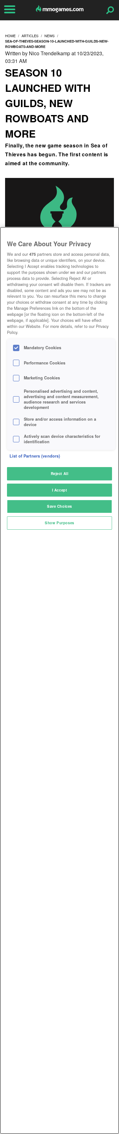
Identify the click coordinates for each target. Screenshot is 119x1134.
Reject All (60, 473)
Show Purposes (59, 522)
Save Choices (59, 506)
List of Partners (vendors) (35, 456)
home (10, 35)
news (49, 35)
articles (30, 35)
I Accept (59, 489)
